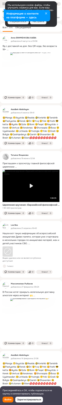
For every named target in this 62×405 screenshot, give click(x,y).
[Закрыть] (46, 14)
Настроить (38, 21)
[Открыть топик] (31, 47)
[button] (14, 97)
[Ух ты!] (4, 266)
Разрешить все (18, 21)
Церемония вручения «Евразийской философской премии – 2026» (31, 204)
